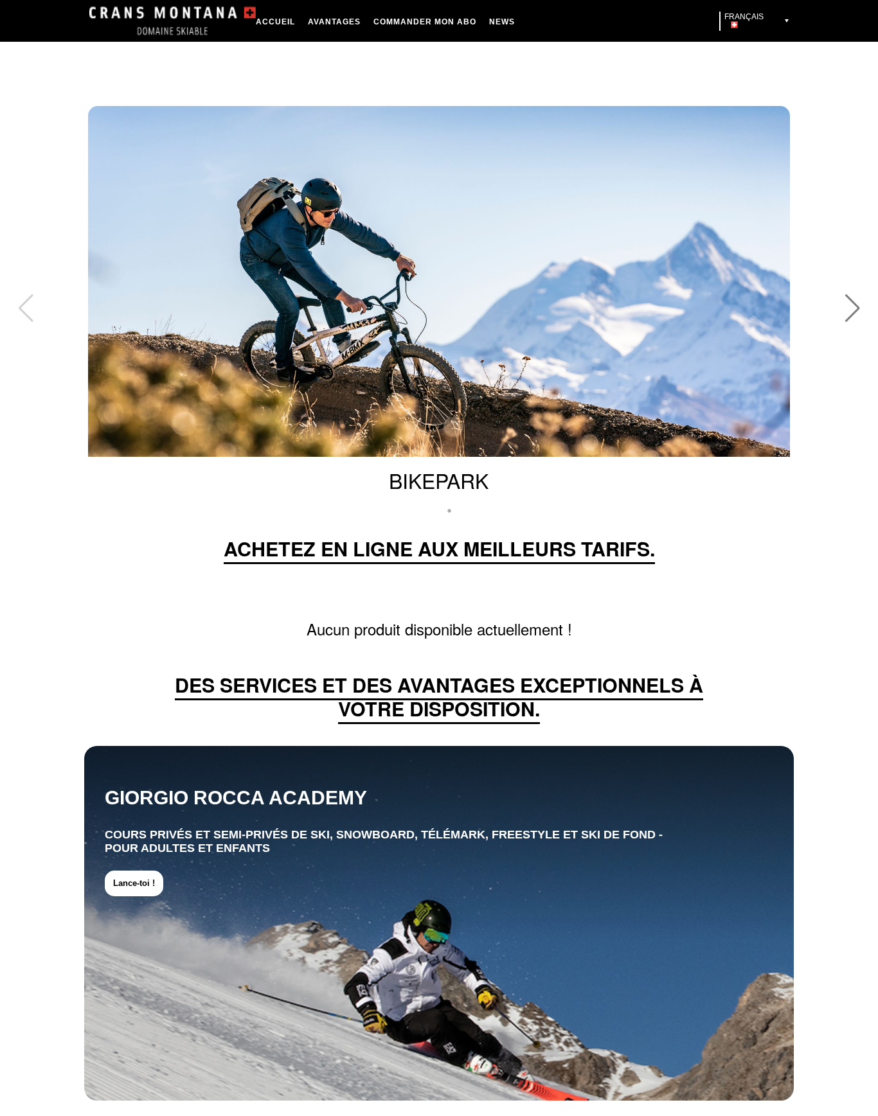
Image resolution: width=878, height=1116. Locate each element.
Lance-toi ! (134, 883)
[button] (852, 308)
